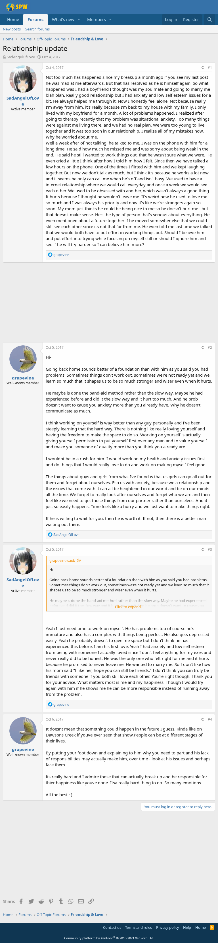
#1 (210, 67)
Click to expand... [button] (129, 606)
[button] (79, 19)
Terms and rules (138, 927)
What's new (63, 19)
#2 (210, 347)
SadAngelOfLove (21, 56)
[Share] (202, 68)
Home (13, 19)
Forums (35, 19)
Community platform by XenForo (109, 938)
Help (187, 927)
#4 (210, 719)
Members (96, 19)
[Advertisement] (109, 302)
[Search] (209, 19)
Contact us (112, 927)
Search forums (37, 29)
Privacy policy (167, 927)
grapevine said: (62, 560)
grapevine (23, 378)
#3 (210, 549)
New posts (12, 29)
